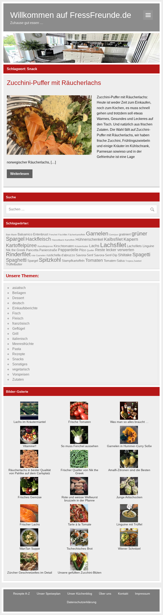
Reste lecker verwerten (114, 250)
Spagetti (141, 254)
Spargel (32, 260)
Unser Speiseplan (48, 593)
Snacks (18, 359)
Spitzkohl (50, 260)
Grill (15, 333)
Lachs (94, 245)
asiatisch (19, 288)
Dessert (18, 298)
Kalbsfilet (113, 239)
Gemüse (113, 234)
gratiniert (125, 234)
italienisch (20, 339)
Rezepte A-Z (21, 593)
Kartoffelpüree (21, 245)
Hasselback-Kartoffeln (63, 240)
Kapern (131, 239)
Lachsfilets (134, 246)
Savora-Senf (84, 255)
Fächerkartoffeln (76, 234)
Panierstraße (48, 250)
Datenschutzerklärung (81, 602)
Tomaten (94, 260)
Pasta (16, 349)
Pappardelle (68, 250)
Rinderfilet (18, 254)
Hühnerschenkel (89, 239)
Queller (90, 250)
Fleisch (17, 318)
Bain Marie (11, 234)
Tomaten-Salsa (114, 260)
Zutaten (18, 379)
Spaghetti (16, 260)
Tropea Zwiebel (133, 261)
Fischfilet (62, 234)
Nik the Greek (15, 250)
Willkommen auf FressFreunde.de (70, 15)
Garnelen (97, 233)
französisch (21, 323)
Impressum (142, 593)
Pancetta (32, 250)
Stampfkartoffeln (73, 260)
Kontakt (123, 593)
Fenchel (53, 234)
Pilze (82, 250)
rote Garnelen (38, 255)
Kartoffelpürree (45, 246)
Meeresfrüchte (23, 344)
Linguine (148, 246)
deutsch (18, 303)
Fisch (16, 313)
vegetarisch (21, 369)
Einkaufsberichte (25, 308)
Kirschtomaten (64, 246)
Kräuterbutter (81, 246)
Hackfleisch (38, 239)
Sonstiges (19, 364)
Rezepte (18, 354)
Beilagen (19, 293)
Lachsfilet (113, 244)
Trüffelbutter (14, 264)
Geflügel (18, 328)
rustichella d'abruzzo (60, 255)
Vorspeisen (20, 374)
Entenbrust (40, 234)
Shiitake (125, 255)
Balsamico (25, 234)
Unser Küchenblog (79, 593)
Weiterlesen (19, 174)
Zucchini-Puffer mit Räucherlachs (54, 82)
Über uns (105, 593)
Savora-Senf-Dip (105, 255)
